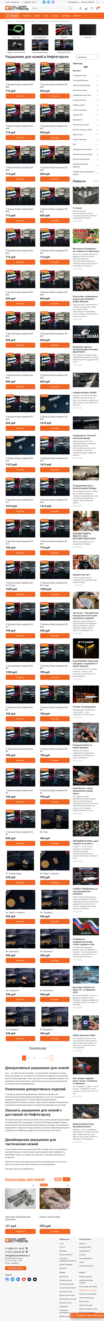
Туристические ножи (81, 85)
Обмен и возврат (65, 1265)
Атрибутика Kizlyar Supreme (80, 165)
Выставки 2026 (85, 1247)
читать (96, 181)
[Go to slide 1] (20, 80)
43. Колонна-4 (12, 990)
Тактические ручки (86, 1298)
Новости (77, 16)
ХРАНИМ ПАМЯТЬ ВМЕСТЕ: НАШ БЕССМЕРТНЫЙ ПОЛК (84, 536)
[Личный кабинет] (80, 8)
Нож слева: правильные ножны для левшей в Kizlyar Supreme (85, 299)
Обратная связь (15, 1268)
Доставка (66, 16)
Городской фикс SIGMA (85, 392)
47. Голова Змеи (13, 873)
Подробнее (20, 1231)
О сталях (77, 208)
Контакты (63, 1268)
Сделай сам (77, 115)
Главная (8, 21)
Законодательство (86, 1266)
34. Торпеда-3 (46, 912)
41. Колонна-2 (12, 1029)
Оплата (55, 16)
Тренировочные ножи (82, 95)
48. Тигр (44, 832)
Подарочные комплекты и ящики (84, 173)
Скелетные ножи (80, 110)
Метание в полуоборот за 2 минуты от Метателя (86, 249)
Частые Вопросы (85, 1258)
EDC (74, 144)
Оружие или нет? (81, 574)
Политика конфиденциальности (68, 1260)
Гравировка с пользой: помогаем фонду (84, 436)
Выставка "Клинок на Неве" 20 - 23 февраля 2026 (84, 990)
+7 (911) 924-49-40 (12, 2)
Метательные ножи (81, 125)
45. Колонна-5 (46, 951)
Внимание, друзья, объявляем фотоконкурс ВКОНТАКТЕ (85, 349)
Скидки (37, 16)
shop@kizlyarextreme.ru (17, 1255)
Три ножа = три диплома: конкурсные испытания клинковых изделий (86, 615)
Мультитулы (78, 134)
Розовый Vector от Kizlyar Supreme (82, 746)
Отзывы (82, 1255)
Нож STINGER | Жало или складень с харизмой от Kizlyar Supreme (85, 663)
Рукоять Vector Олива (50, 1217)
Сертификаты (73, 2)
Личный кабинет (87, 2)
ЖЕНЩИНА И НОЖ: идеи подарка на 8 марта (85, 842)
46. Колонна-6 (12, 951)
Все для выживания (81, 159)
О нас (46, 16)
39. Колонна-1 (46, 1029)
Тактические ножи (80, 80)
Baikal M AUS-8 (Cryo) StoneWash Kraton (83, 1125)
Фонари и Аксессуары (87, 1294)
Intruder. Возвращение (84, 706)
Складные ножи (79, 75)
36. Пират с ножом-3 (49, 873)
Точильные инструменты (64, 1311)
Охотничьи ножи (80, 90)
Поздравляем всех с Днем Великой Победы (85, 486)
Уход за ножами (79, 139)
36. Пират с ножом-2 (15, 912)
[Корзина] (97, 8)
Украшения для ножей (25, 21)
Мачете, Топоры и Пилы (82, 130)
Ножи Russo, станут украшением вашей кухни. (83, 791)
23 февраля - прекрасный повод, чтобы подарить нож (83, 941)
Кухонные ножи (79, 100)
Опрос (81, 1262)
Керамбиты (77, 120)
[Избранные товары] (91, 8)
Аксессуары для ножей (82, 154)
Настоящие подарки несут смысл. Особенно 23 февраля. (85, 1081)
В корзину (20, 96)
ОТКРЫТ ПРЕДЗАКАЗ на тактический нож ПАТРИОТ (85, 891)
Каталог (14, 16)
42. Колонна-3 (46, 990)
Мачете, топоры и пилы (88, 1309)
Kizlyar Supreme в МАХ (84, 1035)
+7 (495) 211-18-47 (29, 2)
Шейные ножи (78, 105)
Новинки (27, 16)
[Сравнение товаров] (86, 8)
